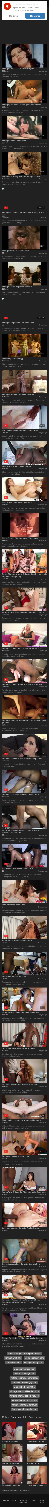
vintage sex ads (13, 1362)
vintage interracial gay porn (24, 1382)
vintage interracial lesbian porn (24, 1391)
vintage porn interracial (24, 1387)
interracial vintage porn (24, 1373)
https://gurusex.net (33, 1417)
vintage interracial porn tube (24, 1405)
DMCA (13, 1500)
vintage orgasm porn (34, 1358)
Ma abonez (35, 16)
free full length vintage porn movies (24, 1353)
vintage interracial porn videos (24, 1378)
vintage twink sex (13, 1358)
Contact (34, 1500)
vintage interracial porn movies (24, 1396)
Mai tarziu (13, 16)
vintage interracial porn (24, 1369)
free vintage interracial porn (24, 1409)
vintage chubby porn (33, 1362)
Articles (6, 1500)
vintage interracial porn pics (24, 1400)
